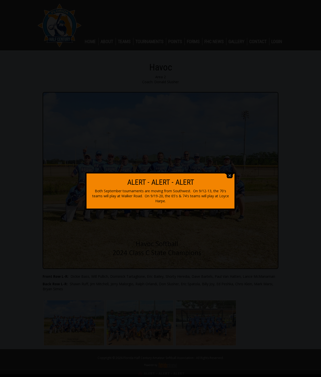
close (229, 175)
